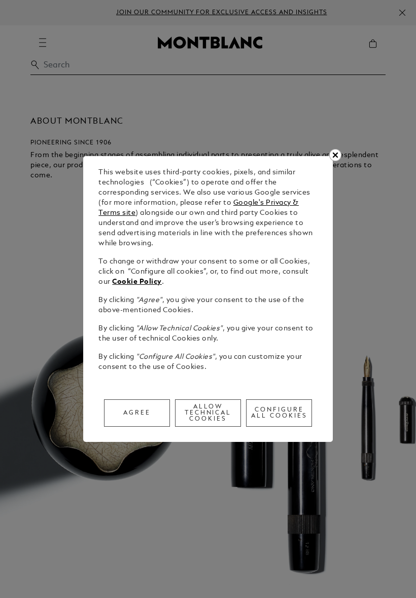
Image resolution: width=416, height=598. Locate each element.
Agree (137, 413)
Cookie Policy (137, 282)
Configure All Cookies (279, 413)
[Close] (335, 155)
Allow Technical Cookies (208, 413)
